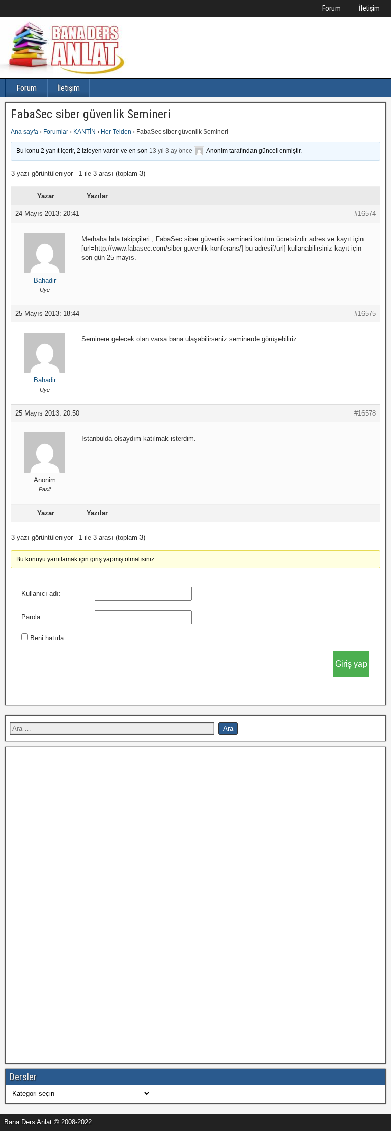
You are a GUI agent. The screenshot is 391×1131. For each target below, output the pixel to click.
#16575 (365, 313)
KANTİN (84, 131)
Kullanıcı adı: (41, 593)
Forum (331, 8)
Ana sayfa (24, 131)
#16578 (365, 413)
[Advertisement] (86, 904)
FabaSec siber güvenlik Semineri (91, 114)
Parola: (31, 617)
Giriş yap (351, 663)
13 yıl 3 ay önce (170, 150)
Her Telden (116, 131)
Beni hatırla (47, 638)
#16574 (365, 213)
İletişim (369, 8)
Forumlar (55, 131)
